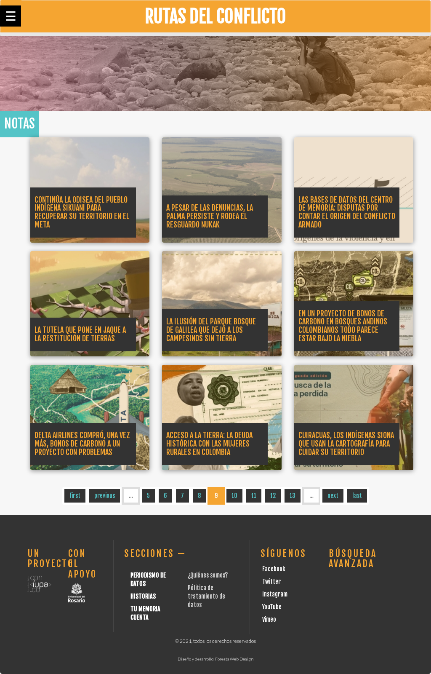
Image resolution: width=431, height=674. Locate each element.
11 (253, 495)
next (332, 495)
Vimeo (269, 619)
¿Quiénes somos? (208, 575)
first (74, 495)
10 (234, 495)
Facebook (273, 568)
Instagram (274, 594)
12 (273, 495)
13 (292, 495)
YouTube (272, 606)
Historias (143, 596)
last (357, 495)
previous (104, 495)
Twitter (271, 581)
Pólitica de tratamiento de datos (206, 596)
